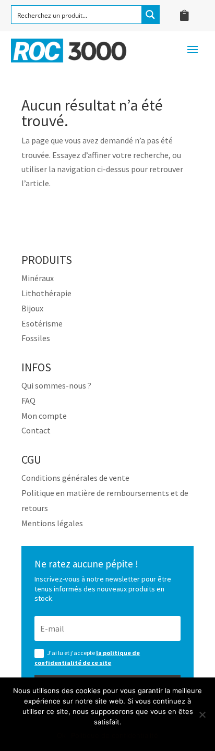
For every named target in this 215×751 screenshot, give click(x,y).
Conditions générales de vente (75, 478)
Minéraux (37, 278)
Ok (61, 735)
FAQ (28, 400)
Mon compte (44, 415)
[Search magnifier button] (150, 14)
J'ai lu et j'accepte (87, 658)
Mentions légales (52, 523)
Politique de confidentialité (114, 735)
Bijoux (32, 308)
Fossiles (35, 338)
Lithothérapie (46, 293)
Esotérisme (42, 323)
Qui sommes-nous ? (56, 385)
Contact (36, 430)
